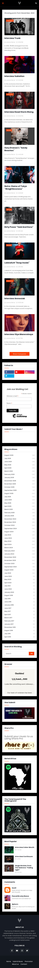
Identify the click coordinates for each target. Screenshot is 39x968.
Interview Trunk (12, 38)
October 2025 (19, 487)
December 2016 (19, 627)
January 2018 (19, 605)
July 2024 (19, 535)
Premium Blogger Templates (19, 959)
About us (15, 964)
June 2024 (19, 538)
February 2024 (19, 551)
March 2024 (19, 548)
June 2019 (19, 602)
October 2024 (19, 525)
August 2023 (19, 570)
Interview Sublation (14, 76)
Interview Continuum (24, 857)
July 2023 (19, 573)
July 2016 (19, 634)
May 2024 (19, 541)
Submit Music (18, 961)
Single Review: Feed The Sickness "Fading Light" (24, 868)
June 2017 (19, 608)
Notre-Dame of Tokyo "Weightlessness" (15, 187)
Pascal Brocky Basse (20, 896)
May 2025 (19, 503)
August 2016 (19, 630)
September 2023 (19, 567)
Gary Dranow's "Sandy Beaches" (15, 149)
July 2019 (19, 599)
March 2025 (19, 509)
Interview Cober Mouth (24, 847)
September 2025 (19, 490)
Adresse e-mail (12, 396)
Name (9, 403)
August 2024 (19, 532)
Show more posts (19, 354)
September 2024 (19, 528)
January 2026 (19, 477)
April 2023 (19, 583)
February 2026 (19, 474)
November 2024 (19, 522)
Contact (24, 964)
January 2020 (19, 592)
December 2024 (19, 519)
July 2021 (19, 586)
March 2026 (19, 471)
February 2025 (19, 513)
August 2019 (19, 595)
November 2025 (19, 484)
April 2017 (19, 615)
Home (8, 961)
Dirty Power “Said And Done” (18, 227)
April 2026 (19, 468)
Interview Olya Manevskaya (18, 334)
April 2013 (19, 637)
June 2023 (19, 576)
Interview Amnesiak (14, 298)
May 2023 (19, 579)
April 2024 (19, 544)
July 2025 (19, 497)
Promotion (29, 961)
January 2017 (19, 624)
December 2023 (19, 557)
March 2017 (19, 618)
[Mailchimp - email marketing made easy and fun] (20, 417)
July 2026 (19, 458)
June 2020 (19, 589)
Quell (14, 888)
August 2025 (19, 493)
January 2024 (19, 554)
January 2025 (19, 516)
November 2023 (19, 560)
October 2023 (19, 563)
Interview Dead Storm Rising (18, 112)
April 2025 (19, 506)
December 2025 (19, 481)
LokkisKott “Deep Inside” (16, 262)
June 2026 (19, 462)
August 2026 (19, 455)
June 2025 (19, 500)
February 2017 (19, 621)
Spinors (15, 904)
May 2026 (19, 465)
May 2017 (19, 611)
